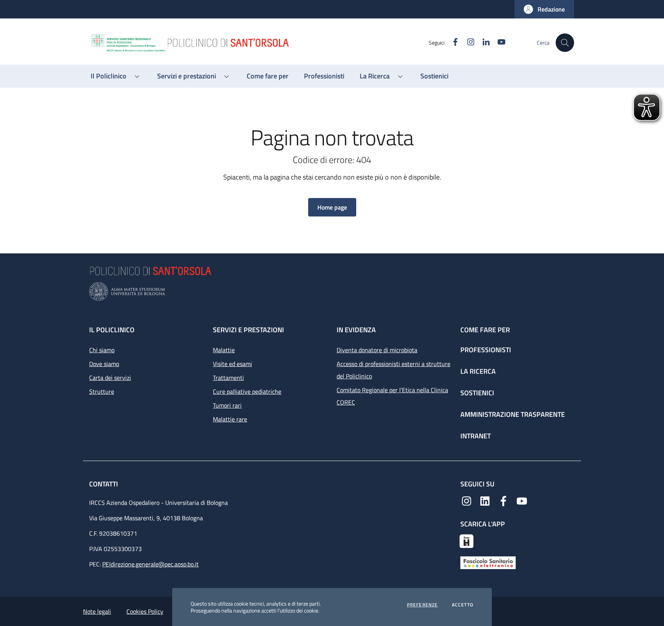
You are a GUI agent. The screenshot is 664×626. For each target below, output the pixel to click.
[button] (544, 9)
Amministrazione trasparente (512, 414)
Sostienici (477, 393)
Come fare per (485, 330)
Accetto (462, 605)
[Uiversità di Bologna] (332, 291)
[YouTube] (522, 500)
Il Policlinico (111, 330)
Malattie (224, 350)
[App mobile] (466, 540)
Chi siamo (102, 350)
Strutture (101, 391)
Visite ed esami (232, 363)
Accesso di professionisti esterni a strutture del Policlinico (393, 370)
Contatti (104, 484)
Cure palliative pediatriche (247, 391)
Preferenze (422, 605)
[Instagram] (466, 500)
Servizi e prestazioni (248, 330)
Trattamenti (228, 377)
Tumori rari (227, 405)
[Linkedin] (485, 500)
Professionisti (485, 350)
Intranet (475, 436)
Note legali (97, 611)
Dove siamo (104, 363)
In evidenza (356, 330)
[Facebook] (503, 500)
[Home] (259, 43)
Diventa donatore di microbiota (377, 350)
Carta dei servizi (110, 377)
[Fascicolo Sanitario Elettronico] (488, 562)
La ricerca (478, 371)
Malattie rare (230, 419)
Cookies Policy (144, 611)
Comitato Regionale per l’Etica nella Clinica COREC (392, 396)
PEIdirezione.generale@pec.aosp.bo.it (150, 564)
